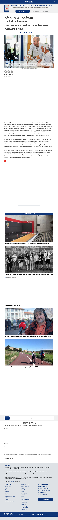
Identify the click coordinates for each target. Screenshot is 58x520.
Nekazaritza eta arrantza (10, 496)
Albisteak (8, 485)
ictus (29, 418)
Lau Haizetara (24, 490)
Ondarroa (43, 492)
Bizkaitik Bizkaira (8, 486)
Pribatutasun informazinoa (15, 514)
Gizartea (6, 490)
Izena (5, 443)
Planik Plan (23, 501)
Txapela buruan (24, 507)
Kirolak (6, 493)
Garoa (22, 496)
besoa (11, 418)
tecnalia (38, 418)
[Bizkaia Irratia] (29, 2)
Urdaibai (43, 494)
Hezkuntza (7, 491)
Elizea (6, 488)
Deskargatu (46, 11)
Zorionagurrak (24, 493)
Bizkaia (43, 486)
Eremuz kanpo (24, 506)
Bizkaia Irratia (8, 74)
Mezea (22, 491)
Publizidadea (46, 499)
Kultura (22, 488)
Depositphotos (12, 481)
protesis (33, 418)
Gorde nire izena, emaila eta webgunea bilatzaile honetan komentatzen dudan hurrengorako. (28, 454)
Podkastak (25, 485)
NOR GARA (8, 465)
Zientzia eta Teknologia (9, 501)
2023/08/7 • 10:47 (7, 76)
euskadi (17, 418)
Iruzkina (6, 428)
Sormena (6, 499)
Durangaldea (43, 488)
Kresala (23, 498)
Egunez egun (24, 509)
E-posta (6, 449)
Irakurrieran (23, 504)
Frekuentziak (43, 485)
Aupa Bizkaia (24, 502)
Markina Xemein (44, 490)
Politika (6, 498)
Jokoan (23, 494)
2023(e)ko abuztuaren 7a (35, 11)
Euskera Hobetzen (25, 499)
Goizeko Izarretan (25, 486)
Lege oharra (6, 514)
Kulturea (6, 494)
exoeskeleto (23, 418)
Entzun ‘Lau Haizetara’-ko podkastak (29, 32)
